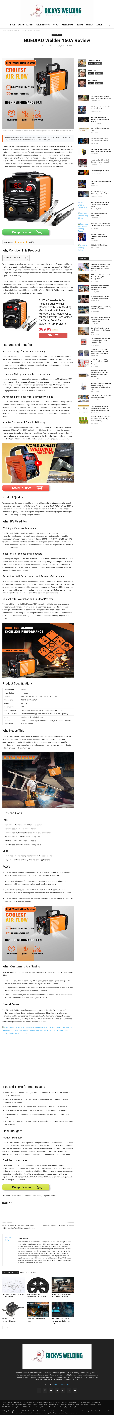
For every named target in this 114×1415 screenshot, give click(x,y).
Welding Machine (25, 25)
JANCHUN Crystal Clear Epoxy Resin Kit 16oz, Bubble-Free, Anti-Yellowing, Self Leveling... (100, 266)
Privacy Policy (32, 1404)
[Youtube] (75, 1390)
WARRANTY (6, 1407)
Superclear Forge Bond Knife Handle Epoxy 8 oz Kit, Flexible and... (100, 330)
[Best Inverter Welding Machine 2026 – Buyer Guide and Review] (83, 151)
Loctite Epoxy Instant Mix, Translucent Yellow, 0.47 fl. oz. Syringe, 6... (100, 362)
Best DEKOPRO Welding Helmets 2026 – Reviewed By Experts (100, 119)
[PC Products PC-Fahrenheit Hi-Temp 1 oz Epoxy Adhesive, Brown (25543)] (83, 278)
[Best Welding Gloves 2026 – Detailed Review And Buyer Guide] (83, 205)
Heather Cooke (94, 61)
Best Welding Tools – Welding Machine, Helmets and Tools (42, 1402)
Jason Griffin (48, 46)
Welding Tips (67, 25)
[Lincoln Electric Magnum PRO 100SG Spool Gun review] (63, 1284)
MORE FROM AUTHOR (28, 1273)
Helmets (79, 25)
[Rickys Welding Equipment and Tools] (57, 11)
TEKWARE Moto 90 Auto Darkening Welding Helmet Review (99, 236)
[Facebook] (4, 1212)
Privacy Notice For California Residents (14, 1404)
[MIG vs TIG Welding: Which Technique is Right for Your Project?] (63, 1309)
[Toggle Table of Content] (24, 258)
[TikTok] (63, 1390)
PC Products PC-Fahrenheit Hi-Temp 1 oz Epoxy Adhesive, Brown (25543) (101, 277)
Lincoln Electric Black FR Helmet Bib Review (58, 1226)
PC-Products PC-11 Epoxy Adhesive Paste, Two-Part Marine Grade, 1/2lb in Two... (100, 351)
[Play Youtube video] (38, 463)
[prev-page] (3, 1327)
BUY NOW (53, 335)
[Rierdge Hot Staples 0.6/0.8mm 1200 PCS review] (13, 1284)
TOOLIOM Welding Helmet (99, 245)
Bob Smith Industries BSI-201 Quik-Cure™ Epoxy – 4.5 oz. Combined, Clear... (100, 340)
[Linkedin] (51, 1390)
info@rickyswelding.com (61, 1384)
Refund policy (43, 1404)
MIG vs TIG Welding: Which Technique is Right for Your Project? (61, 1321)
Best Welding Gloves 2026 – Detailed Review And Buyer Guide (100, 204)
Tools (56, 25)
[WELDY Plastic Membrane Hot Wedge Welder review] (13, 1309)
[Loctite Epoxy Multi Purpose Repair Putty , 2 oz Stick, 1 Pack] (83, 299)
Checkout (93, 1404)
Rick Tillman (92, 81)
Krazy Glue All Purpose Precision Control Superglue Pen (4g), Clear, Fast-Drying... (101, 419)
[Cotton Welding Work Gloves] (83, 172)
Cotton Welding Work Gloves (100, 170)
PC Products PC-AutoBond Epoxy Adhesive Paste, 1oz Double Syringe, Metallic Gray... (100, 408)
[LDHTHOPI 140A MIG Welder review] (38, 1309)
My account (84, 1404)
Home (12, 25)
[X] (10, 1212)
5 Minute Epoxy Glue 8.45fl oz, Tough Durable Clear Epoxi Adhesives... (100, 287)
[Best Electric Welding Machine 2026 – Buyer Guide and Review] (83, 194)
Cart (99, 1404)
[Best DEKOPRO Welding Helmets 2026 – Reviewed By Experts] (83, 119)
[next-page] (7, 1327)
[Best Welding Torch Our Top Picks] (83, 129)
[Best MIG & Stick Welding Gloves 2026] (83, 215)
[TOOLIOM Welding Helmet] (83, 247)
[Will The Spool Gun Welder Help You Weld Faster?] (82, 110)
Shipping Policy (53, 1404)
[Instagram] (45, 1390)
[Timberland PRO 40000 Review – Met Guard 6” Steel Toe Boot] (83, 227)
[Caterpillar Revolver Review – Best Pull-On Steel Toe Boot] (83, 141)
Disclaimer (72, 1402)
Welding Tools (74, 1407)
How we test (96, 1402)
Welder (11, 1203)
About (99, 25)
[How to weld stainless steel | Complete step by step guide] (82, 163)
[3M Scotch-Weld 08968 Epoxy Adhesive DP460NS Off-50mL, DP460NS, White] (83, 320)
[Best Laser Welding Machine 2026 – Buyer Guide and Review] (83, 98)
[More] (82, 51)
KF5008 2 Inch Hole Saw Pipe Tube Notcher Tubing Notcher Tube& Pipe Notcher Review (18, 1227)
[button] (109, 25)
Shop (77, 1404)
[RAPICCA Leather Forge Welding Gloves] (82, 184)
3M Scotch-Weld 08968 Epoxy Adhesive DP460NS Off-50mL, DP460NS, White (100, 319)
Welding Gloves (43, 25)
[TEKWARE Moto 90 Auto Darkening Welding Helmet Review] (82, 237)
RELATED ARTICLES (11, 1273)
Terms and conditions (67, 1404)
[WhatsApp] (20, 1212)
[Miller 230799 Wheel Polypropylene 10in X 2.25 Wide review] (38, 1284)
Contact (89, 25)
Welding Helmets (28, 1407)
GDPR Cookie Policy (84, 1402)
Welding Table (53, 1407)
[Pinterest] (15, 1212)
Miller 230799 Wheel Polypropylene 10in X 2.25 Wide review (37, 1297)
